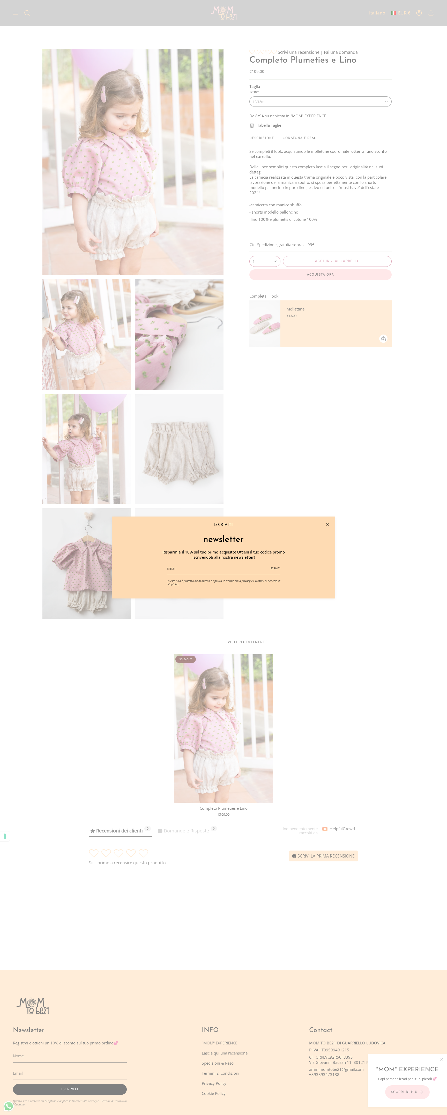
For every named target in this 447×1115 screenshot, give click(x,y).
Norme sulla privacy (238, 581)
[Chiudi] (327, 524)
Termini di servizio (266, 581)
